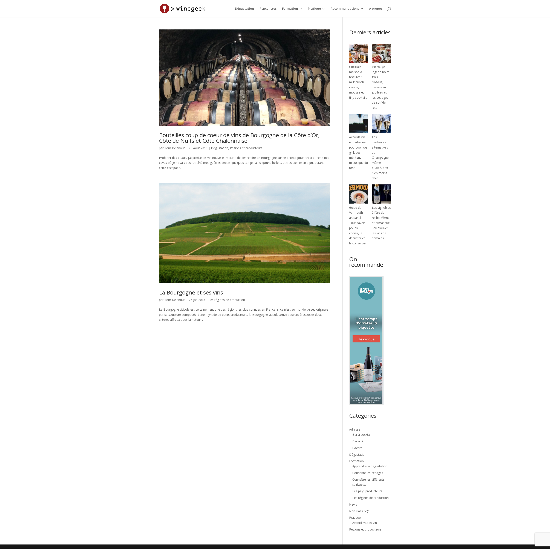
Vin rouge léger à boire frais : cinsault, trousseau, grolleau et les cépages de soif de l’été (380, 87)
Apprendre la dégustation (369, 466)
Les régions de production (227, 300)
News (353, 504)
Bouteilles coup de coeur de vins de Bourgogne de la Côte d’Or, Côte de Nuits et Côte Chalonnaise (239, 137)
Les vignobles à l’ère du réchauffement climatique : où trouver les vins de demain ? (381, 222)
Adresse (354, 429)
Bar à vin (358, 441)
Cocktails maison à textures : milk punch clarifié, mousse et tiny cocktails (358, 82)
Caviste (357, 448)
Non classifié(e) (360, 511)
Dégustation (244, 9)
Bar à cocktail (361, 434)
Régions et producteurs (246, 148)
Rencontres (268, 9)
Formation (290, 9)
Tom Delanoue (174, 148)
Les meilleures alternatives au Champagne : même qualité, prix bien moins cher (381, 157)
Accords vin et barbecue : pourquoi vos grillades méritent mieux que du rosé (358, 152)
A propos (375, 9)
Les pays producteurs (367, 491)
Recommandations (345, 9)
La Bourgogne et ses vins (191, 292)
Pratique (314, 9)
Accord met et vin (364, 523)
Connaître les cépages (367, 473)
